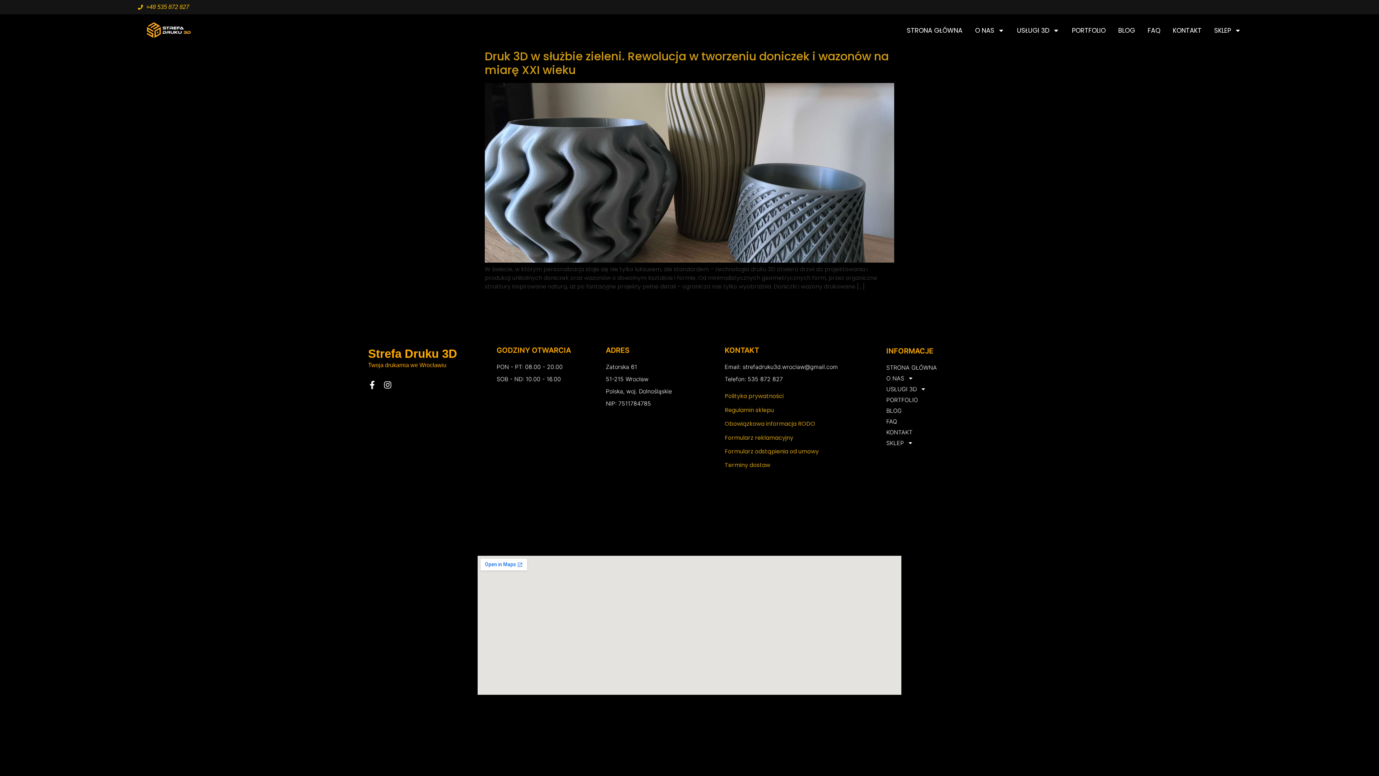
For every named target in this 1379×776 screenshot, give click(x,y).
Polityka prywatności (754, 396)
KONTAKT (1187, 30)
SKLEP (1222, 30)
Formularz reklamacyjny (759, 438)
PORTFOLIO (1089, 30)
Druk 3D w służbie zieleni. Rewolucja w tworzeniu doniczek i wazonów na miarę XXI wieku (687, 63)
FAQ (1154, 30)
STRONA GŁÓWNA (934, 30)
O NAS (984, 30)
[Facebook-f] (372, 385)
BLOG (1126, 30)
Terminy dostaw (747, 465)
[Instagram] (388, 385)
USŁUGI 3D (1033, 30)
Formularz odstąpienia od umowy (772, 451)
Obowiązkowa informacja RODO (770, 424)
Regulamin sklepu (749, 410)
